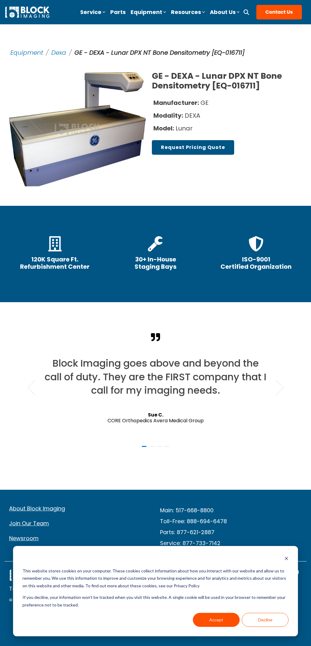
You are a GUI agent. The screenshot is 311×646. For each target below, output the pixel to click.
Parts (118, 12)
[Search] (246, 12)
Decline (265, 619)
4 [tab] (168, 449)
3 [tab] (160, 449)
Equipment (26, 53)
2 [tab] (152, 449)
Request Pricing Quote (193, 147)
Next (276, 387)
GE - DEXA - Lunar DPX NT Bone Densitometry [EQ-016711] (159, 53)
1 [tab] (145, 449)
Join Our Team (29, 523)
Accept (216, 619)
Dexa (58, 53)
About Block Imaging (37, 508)
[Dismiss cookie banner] (286, 559)
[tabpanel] (155, 385)
